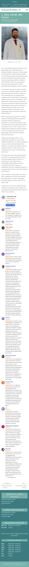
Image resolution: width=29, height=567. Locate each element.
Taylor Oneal (8, 227)
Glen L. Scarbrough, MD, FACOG (21, 486)
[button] (27, 9)
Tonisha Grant (9, 221)
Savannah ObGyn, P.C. (12, 10)
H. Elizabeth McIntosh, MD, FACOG (6, 486)
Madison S (8, 208)
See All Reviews (12, 477)
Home (2, 21)
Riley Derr (8, 449)
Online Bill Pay (7, 4)
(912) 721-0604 (16, 62)
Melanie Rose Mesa (10, 355)
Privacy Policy (11, 565)
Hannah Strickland (10, 266)
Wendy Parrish (9, 382)
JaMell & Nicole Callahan (12, 426)
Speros (25, 565)
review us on (9, 205)
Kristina (7, 317)
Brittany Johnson (9, 253)
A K (6, 408)
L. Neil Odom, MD (11, 196)
